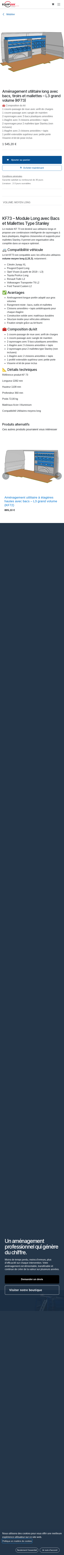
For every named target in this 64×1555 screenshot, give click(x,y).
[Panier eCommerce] (53, 4)
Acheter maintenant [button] (33, 168)
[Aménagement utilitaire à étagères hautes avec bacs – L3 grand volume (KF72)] (32, 466)
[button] (5, 476)
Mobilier (10, 14)
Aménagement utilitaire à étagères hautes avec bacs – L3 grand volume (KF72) (30, 501)
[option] (32, 476)
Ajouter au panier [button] (20, 160)
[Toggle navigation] (59, 4)
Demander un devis (32, 1279)
